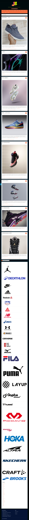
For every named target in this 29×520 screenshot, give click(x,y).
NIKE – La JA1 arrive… (6, 112)
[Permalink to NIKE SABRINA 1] (14, 93)
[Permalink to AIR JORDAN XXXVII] (14, 159)
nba (12, 139)
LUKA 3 (3, 51)
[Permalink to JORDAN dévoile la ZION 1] (14, 244)
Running (10, 10)
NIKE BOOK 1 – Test (6, 17)
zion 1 (17, 258)
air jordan (7, 230)
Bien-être (22, 10)
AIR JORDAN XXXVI (5, 207)
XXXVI (11, 230)
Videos (19, 10)
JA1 (11, 139)
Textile (3, 504)
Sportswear (15, 10)
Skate (3, 499)
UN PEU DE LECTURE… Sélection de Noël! (7, 512)
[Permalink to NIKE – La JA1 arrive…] (14, 125)
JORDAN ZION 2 (5, 180)
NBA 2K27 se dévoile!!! (5, 511)
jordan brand (13, 258)
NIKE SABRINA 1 (5, 77)
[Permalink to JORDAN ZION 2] (14, 192)
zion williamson (19, 258)
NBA (17, 10)
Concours (3, 12)
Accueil (2, 10)
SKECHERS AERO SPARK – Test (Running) (7, 516)
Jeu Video (4, 494)
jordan (8, 230)
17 (7, 260)
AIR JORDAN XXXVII (6, 142)
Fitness (12, 10)
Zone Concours (16, 511)
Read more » (16, 137)
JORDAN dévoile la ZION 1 (7, 233)
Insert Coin (16, 512)
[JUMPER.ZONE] (14, 3)
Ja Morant (10, 139)
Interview (25, 10)
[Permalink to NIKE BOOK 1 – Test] (14, 32)
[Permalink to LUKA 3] (14, 62)
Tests (4, 10)
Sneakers (7, 10)
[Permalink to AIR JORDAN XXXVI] (14, 218)
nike (13, 139)
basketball (8, 139)
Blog (3, 258)
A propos (6, 12)
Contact (8, 12)
